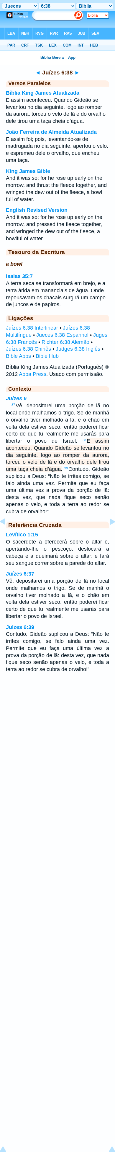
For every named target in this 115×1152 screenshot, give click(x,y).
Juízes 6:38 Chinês (28, 349)
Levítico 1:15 (22, 535)
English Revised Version (37, 210)
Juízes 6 (16, 398)
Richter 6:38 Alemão (65, 342)
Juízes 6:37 (20, 574)
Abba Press (32, 374)
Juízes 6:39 (20, 627)
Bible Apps (18, 356)
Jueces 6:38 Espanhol (62, 335)
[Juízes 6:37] (7, 535)
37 (13, 404)
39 (66, 468)
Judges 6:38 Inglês (78, 349)
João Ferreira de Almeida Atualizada (51, 132)
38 (84, 440)
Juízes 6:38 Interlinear (32, 328)
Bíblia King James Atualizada (42, 93)
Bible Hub (47, 356)
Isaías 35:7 (19, 276)
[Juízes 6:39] (107, 535)
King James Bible (28, 171)
